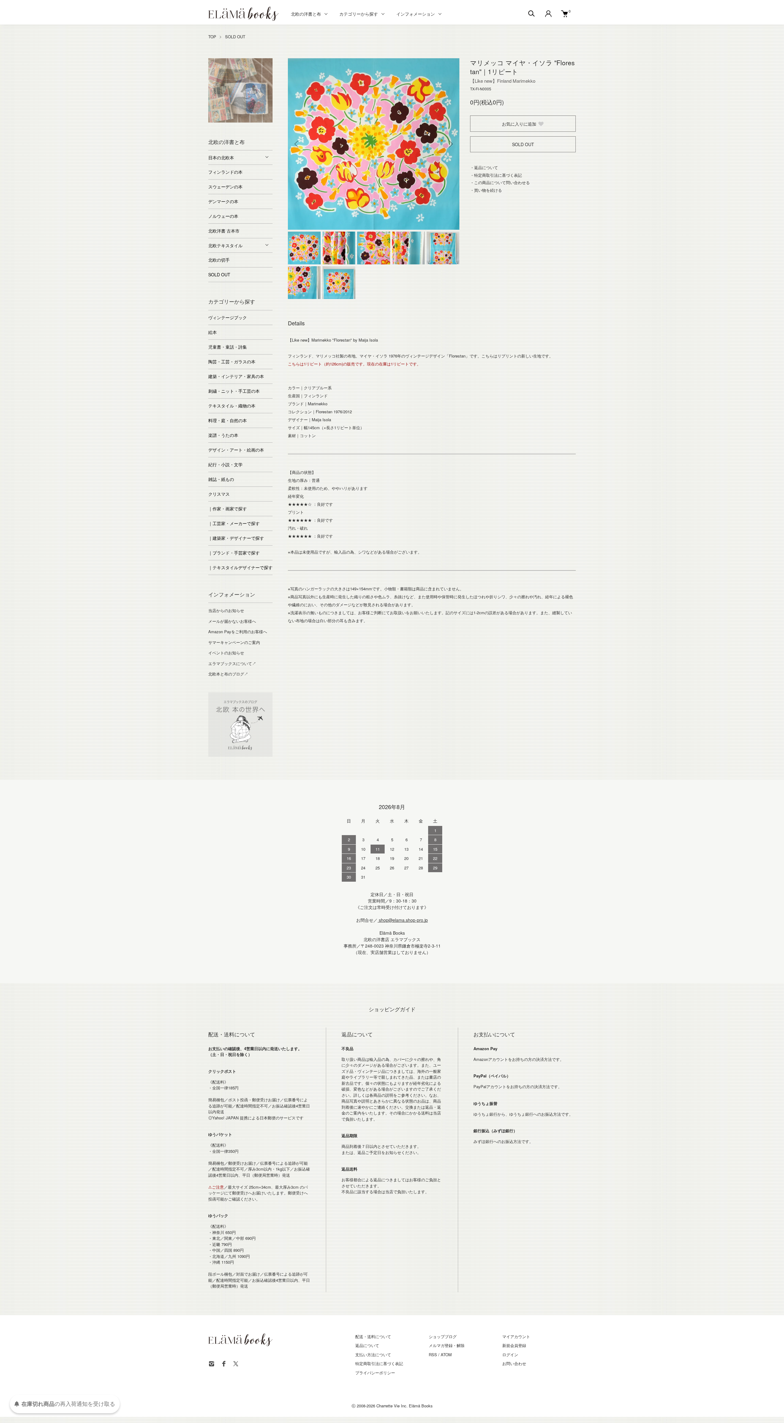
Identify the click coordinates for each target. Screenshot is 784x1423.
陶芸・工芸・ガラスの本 (231, 361)
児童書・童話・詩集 (227, 347)
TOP (212, 37)
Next (450, 144)
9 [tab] (245, 127)
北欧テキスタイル (225, 245)
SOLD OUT (235, 37)
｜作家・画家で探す (227, 508)
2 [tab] (222, 121)
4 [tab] (240, 121)
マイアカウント (516, 1336)
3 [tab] (231, 121)
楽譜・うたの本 (223, 435)
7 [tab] (268, 121)
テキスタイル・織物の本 (231, 406)
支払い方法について (373, 1354)
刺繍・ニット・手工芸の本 (234, 391)
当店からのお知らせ (226, 610)
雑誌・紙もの (221, 479)
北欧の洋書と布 (306, 14)
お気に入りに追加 (519, 124)
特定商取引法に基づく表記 (379, 1363)
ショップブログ (443, 1336)
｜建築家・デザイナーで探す (236, 538)
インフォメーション (415, 14)
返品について (367, 1345)
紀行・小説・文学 (225, 464)
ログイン (510, 1354)
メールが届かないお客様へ (232, 621)
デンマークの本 (223, 201)
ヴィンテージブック (227, 317)
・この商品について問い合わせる (500, 182)
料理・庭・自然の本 (227, 420)
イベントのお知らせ (226, 653)
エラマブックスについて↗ (232, 663)
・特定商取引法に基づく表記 (496, 175)
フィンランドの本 (225, 172)
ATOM (446, 1354)
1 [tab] (213, 121)
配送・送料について (373, 1336)
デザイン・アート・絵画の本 (236, 450)
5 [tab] (250, 121)
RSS (433, 1354)
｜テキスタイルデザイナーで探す (240, 567)
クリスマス (219, 494)
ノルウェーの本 (223, 216)
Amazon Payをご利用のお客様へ (237, 631)
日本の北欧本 (221, 157)
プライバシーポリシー (375, 1373)
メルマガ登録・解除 (447, 1345)
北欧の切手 (219, 260)
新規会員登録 (514, 1345)
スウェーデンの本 (225, 187)
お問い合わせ (514, 1363)
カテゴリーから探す (358, 14)
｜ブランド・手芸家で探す (234, 553)
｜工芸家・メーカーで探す (234, 523)
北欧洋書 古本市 (223, 231)
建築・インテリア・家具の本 (236, 376)
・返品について (484, 167)
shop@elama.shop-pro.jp (403, 920)
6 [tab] (259, 121)
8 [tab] (236, 127)
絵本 (212, 332)
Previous (297, 144)
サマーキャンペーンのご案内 (234, 642)
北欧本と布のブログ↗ (228, 674)
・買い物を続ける (486, 190)
